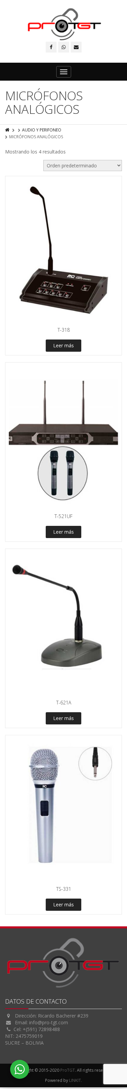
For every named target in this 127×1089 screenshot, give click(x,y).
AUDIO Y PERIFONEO (41, 130)
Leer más (63, 345)
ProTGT (67, 1070)
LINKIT (75, 1080)
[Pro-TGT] (63, 24)
